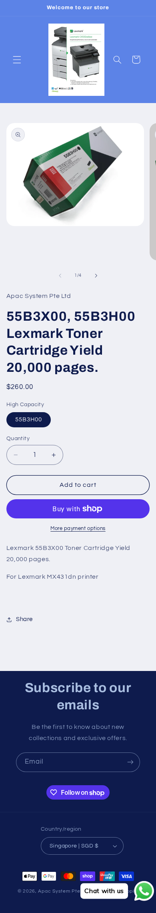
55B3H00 (28, 420)
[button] (17, 59)
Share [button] (24, 619)
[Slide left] (60, 275)
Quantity (18, 438)
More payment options (78, 528)
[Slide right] (96, 275)
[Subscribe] (130, 762)
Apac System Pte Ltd (63, 891)
